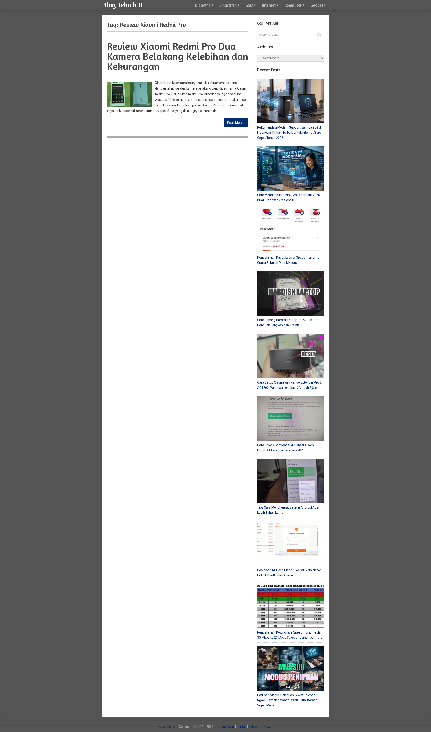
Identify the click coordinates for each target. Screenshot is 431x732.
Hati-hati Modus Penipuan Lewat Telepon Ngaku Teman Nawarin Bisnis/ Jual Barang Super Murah (287, 700)
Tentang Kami (225, 726)
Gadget (316, 4)
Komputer (293, 4)
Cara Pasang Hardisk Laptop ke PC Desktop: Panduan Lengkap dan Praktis (288, 322)
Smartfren (228, 4)
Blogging (203, 4)
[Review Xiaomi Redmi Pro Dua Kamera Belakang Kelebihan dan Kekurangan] (129, 94)
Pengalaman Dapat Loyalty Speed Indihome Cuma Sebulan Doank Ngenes (288, 260)
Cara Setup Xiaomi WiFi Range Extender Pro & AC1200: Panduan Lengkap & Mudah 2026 (289, 385)
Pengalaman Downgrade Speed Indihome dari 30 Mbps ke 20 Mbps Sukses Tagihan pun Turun (290, 635)
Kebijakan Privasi (260, 726)
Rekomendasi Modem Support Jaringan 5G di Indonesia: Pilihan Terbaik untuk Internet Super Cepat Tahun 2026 (290, 133)
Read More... (236, 123)
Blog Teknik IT (123, 4)
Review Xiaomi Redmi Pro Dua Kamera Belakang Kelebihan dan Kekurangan (177, 56)
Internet (269, 4)
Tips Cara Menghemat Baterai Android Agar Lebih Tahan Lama (288, 510)
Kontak (241, 726)
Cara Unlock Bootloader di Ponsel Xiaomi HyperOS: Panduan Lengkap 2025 (285, 447)
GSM (249, 4)
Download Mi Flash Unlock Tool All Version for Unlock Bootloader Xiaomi (289, 572)
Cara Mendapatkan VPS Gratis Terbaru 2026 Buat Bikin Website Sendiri (288, 197)
